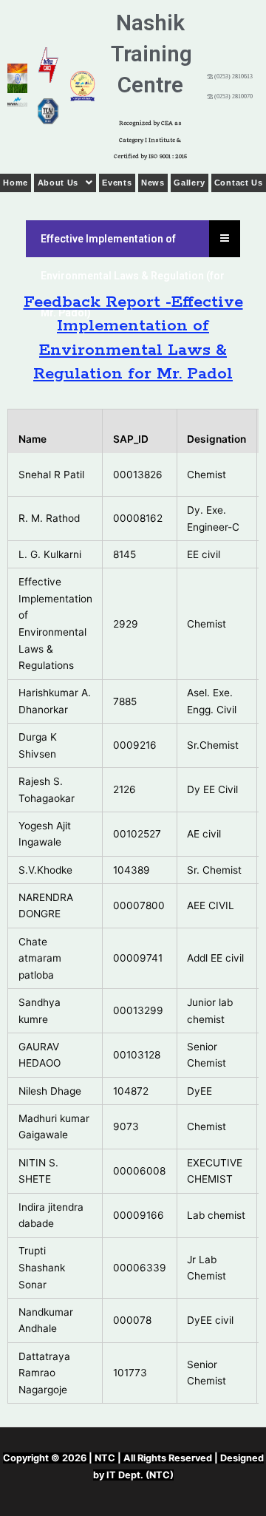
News (153, 182)
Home (15, 182)
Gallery (189, 182)
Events (117, 182)
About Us (58, 182)
